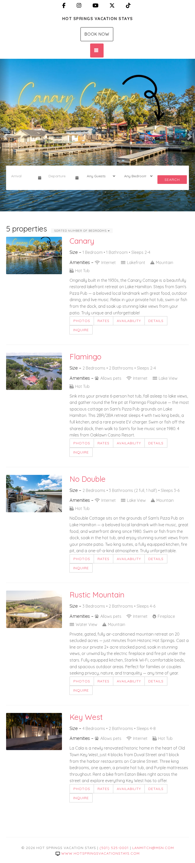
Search (172, 179)
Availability (129, 320)
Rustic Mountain (97, 594)
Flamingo (85, 356)
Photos (81, 320)
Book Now (97, 34)
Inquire (81, 330)
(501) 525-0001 (114, 847)
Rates (103, 320)
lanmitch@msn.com (153, 847)
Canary (82, 241)
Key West (86, 717)
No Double (88, 479)
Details (156, 320)
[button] (5, 135)
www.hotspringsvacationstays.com (100, 853)
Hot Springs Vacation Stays (97, 18)
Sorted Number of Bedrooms (81, 230)
